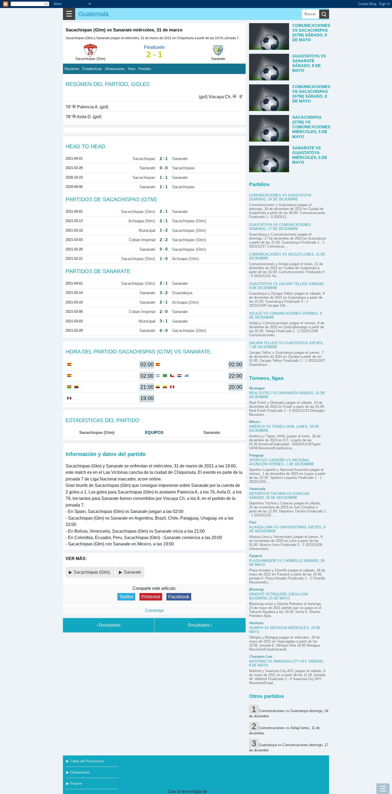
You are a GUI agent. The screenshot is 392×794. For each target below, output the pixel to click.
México (254, 422)
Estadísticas (92, 69)
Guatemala (93, 13)
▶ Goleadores (78, 772)
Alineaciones (115, 69)
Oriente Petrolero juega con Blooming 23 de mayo (278, 596)
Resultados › (200, 625)
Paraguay (256, 455)
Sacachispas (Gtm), (93, 572)
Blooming (256, 589)
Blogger (215, 791)
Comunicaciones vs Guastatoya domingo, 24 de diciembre (280, 197)
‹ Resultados (109, 625)
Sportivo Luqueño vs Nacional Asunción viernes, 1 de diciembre (281, 462)
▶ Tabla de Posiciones (85, 761)
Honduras (256, 623)
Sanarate (132, 572)
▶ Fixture (74, 783)
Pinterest (150, 596)
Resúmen (72, 69)
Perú (252, 522)
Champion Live (260, 657)
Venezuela (257, 489)
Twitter (126, 596)
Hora (131, 69)
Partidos (144, 69)
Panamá (255, 556)
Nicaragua (257, 388)
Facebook (178, 596)
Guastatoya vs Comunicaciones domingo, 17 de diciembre (280, 227)
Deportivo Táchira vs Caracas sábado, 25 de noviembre (279, 496)
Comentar (154, 610)
